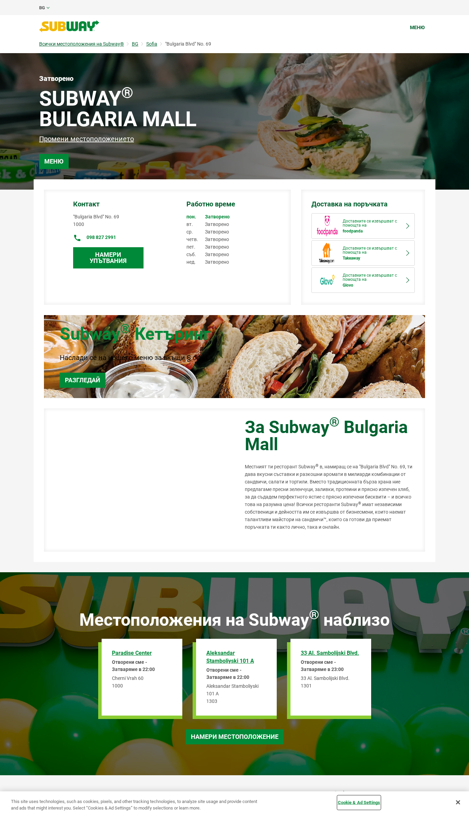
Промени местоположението (86, 139)
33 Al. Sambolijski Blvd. (330, 653)
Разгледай (82, 380)
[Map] (136, 480)
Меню (417, 27)
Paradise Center (132, 653)
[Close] (458, 802)
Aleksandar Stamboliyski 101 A (230, 657)
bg (42, 7)
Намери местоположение (234, 736)
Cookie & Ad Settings (359, 802)
